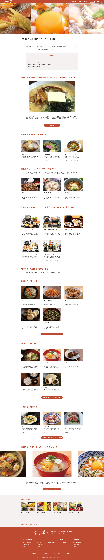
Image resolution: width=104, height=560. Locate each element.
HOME (22, 524)
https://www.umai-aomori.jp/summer (28, 507)
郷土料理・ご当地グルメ (52, 542)
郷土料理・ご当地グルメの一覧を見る (52, 489)
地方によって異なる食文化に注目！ (34, 66)
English (64, 542)
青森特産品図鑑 (26, 544)
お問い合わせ (69, 553)
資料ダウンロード (77, 546)
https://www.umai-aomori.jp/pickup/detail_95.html (76, 507)
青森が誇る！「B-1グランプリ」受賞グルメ (36, 62)
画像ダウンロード (77, 544)
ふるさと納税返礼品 (39, 544)
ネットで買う (39, 542)
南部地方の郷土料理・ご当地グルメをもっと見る (52, 397)
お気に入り (93, 1)
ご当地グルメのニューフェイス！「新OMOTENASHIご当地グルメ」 (41, 64)
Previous (29, 464)
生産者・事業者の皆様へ (77, 542)
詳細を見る (52, 125)
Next (74, 464)
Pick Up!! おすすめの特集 (27, 542)
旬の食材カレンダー (26, 546)
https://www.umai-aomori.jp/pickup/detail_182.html (44, 507)
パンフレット (46, 553)
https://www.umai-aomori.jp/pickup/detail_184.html (60, 507)
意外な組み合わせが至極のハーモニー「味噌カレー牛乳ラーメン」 (40, 59)
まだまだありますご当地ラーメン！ (34, 61)
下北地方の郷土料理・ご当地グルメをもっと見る (52, 437)
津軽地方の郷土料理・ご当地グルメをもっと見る (52, 334)
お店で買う (39, 546)
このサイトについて (58, 553)
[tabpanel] (52, 464)
